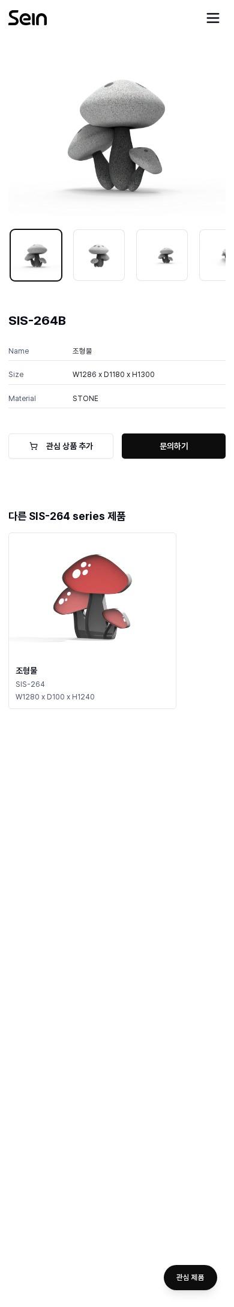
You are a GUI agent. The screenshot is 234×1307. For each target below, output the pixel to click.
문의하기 (174, 446)
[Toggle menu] (213, 18)
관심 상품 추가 (69, 446)
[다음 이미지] (208, 133)
